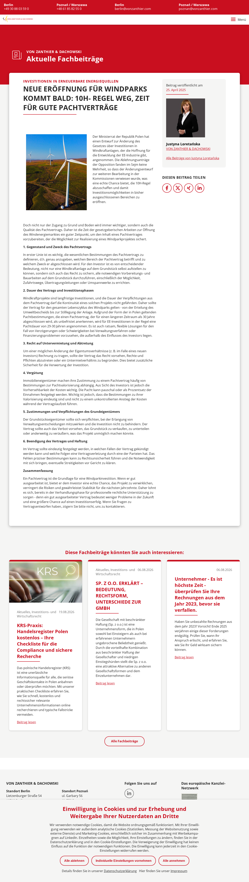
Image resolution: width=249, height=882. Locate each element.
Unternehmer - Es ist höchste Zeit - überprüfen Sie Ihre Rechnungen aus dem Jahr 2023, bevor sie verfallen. (200, 594)
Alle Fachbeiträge (124, 741)
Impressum (179, 871)
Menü (242, 19)
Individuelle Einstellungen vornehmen (124, 860)
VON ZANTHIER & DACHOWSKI (188, 149)
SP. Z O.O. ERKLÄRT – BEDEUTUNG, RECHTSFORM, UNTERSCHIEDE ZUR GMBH (119, 595)
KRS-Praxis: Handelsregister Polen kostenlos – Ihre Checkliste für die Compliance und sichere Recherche (44, 641)
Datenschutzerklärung (120, 871)
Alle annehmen (174, 860)
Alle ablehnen (74, 860)
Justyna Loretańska (183, 144)
